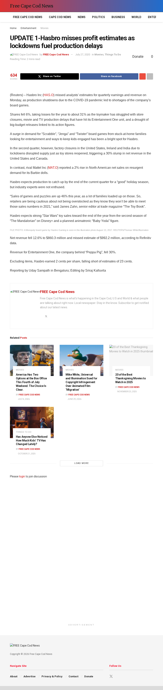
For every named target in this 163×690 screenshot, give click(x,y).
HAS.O (48, 95)
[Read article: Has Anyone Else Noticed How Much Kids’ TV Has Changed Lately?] (32, 422)
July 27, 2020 (82, 54)
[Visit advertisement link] (81, 550)
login (22, 476)
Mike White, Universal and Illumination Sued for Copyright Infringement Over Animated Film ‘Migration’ (81, 382)
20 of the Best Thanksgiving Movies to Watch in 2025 (130, 378)
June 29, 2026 (74, 399)
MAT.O (52, 167)
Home (13, 28)
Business (118, 17)
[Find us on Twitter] (111, 676)
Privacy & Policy (52, 676)
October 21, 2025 (26, 454)
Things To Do (113, 54)
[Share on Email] (142, 76)
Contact (73, 676)
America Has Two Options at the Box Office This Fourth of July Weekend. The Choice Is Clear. (31, 382)
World (136, 17)
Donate (88, 676)
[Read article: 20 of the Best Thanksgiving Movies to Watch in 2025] (131, 360)
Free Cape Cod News (31, 6)
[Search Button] (151, 6)
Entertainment (28, 28)
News (81, 17)
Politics (98, 17)
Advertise (29, 676)
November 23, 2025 (127, 391)
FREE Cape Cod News (27, 17)
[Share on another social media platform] (150, 76)
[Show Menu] (144, 6)
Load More (81, 463)
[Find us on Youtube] (118, 676)
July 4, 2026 (23, 399)
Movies (45, 28)
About (13, 676)
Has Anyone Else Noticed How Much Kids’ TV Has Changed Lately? (32, 440)
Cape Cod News (60, 17)
